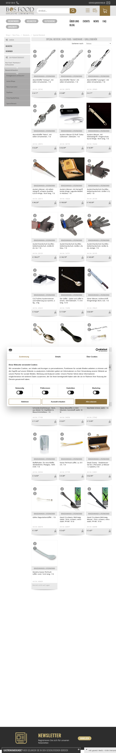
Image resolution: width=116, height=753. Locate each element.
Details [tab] (58, 357)
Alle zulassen (91, 402)
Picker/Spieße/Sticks (12, 98)
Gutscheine (50, 21)
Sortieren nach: (77, 44)
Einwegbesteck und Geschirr (15, 76)
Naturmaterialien (11, 87)
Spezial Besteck (39, 35)
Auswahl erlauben (58, 402)
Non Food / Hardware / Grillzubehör (13, 64)
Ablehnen (25, 402)
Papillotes (9, 92)
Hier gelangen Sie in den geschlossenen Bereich (36, 750)
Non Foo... (16, 35)
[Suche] (73, 10)
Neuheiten (31, 21)
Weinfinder (13, 21)
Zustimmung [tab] (24, 357)
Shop (8, 35)
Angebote (12, 27)
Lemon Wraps (10, 81)
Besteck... (26, 35)
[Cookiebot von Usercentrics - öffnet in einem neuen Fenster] (97, 350)
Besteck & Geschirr (11, 70)
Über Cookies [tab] (92, 357)
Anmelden (84, 738)
